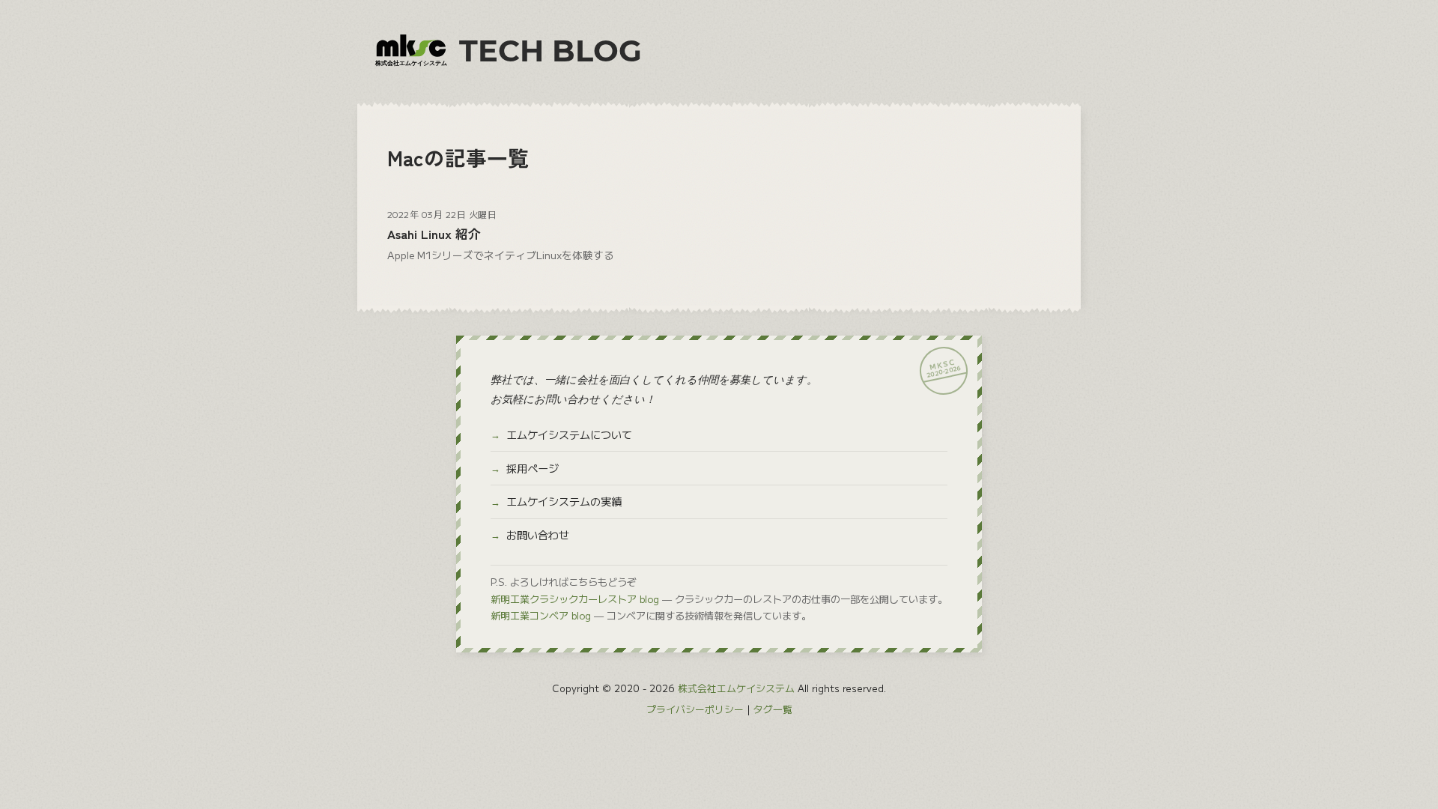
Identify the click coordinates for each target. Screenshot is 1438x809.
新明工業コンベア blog (541, 615)
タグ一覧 (772, 709)
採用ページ (532, 468)
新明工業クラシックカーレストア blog (575, 599)
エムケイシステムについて (569, 434)
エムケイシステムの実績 (564, 501)
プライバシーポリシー (695, 709)
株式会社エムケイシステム (736, 688)
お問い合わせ (537, 534)
